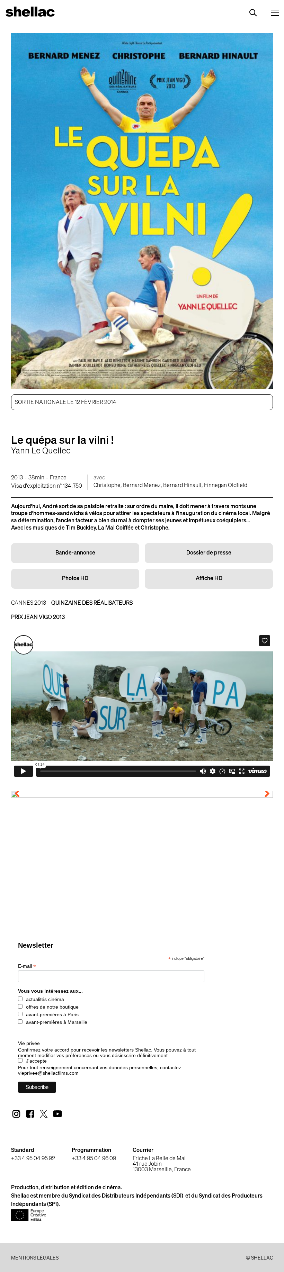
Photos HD (75, 578)
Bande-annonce (75, 553)
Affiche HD (209, 578)
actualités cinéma (45, 999)
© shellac (259, 1258)
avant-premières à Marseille (56, 1022)
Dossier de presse (208, 553)
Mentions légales (35, 1258)
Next (262, 794)
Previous (21, 794)
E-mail (27, 966)
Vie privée (29, 1043)
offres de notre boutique (52, 1007)
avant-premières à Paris (52, 1014)
